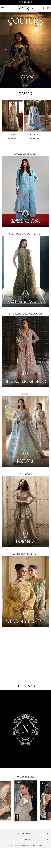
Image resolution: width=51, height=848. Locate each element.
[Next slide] (45, 49)
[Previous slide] (6, 49)
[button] (44, 8)
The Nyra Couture (20, 845)
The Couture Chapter (25, 313)
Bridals (25, 393)
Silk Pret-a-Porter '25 (25, 233)
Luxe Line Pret (25, 153)
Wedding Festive (25, 553)
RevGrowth (39, 845)
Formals (25, 473)
